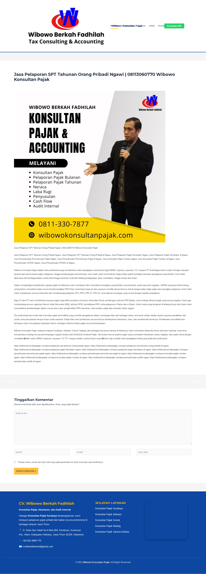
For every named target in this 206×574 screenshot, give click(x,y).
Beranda (115, 26)
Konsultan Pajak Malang (108, 526)
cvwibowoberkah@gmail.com (38, 546)
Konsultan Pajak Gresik (107, 520)
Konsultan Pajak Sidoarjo (108, 514)
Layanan (142, 26)
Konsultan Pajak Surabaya (109, 508)
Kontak (161, 26)
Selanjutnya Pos (197, 381)
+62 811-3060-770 (32, 540)
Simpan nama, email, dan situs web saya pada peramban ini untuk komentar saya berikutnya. (60, 462)
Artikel (152, 26)
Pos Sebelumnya (9, 381)
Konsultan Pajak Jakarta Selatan (112, 531)
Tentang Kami (128, 26)
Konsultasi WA (174, 26)
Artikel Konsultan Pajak (45, 85)
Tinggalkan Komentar (23, 85)
